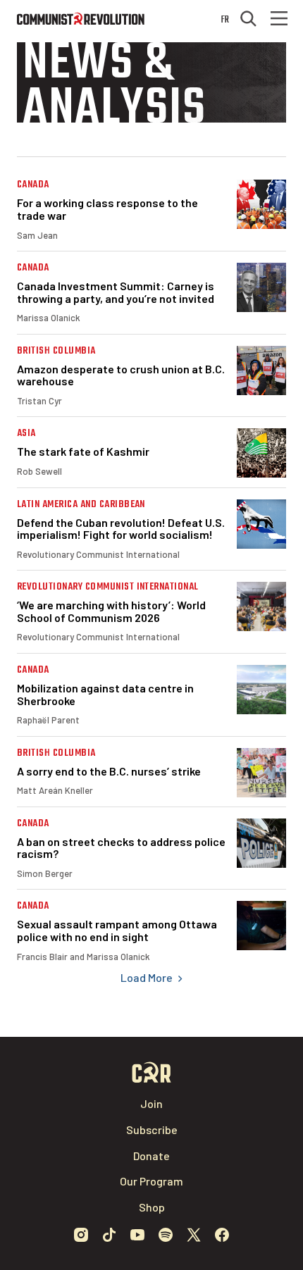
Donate (151, 1155)
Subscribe (152, 1129)
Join (151, 1103)
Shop (152, 1207)
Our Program (151, 1181)
